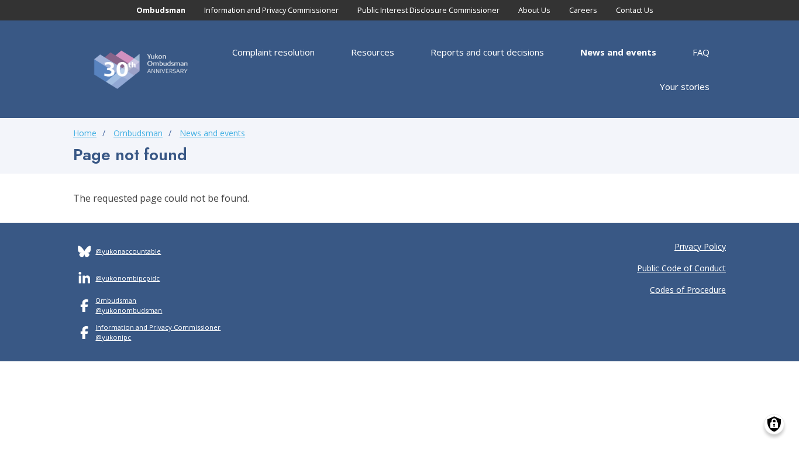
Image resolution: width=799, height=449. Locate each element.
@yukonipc (113, 337)
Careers (583, 10)
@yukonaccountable (128, 251)
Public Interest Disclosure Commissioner (428, 10)
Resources (372, 52)
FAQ (701, 52)
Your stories (685, 86)
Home (85, 133)
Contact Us (634, 10)
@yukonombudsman (128, 310)
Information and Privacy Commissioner (271, 10)
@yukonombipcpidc (127, 278)
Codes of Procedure (688, 289)
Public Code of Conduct (681, 268)
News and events (618, 52)
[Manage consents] (774, 424)
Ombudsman (160, 10)
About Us (534, 10)
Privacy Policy (700, 246)
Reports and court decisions (487, 52)
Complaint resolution (273, 52)
